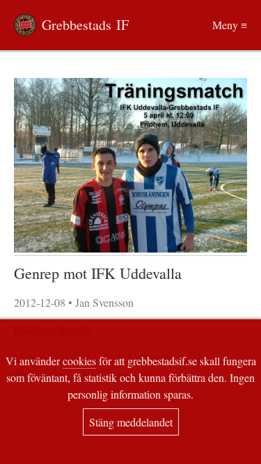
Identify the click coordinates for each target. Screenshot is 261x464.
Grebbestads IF (85, 24)
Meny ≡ (229, 24)
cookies (79, 360)
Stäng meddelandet (131, 422)
